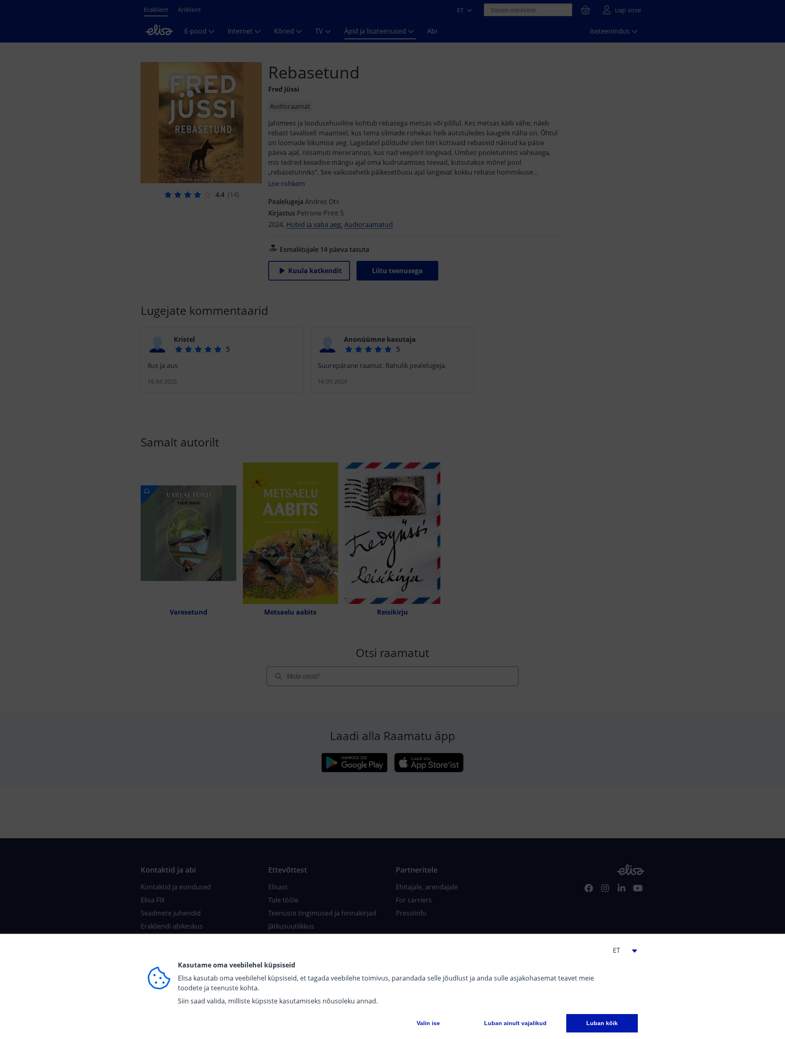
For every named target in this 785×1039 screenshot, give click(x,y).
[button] (621, 950)
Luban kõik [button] (602, 1023)
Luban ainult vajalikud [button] (515, 1023)
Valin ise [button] (428, 1023)
